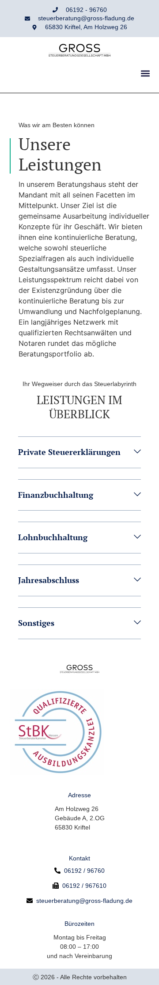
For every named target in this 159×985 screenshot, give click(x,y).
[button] (145, 73)
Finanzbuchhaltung (55, 494)
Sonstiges (36, 623)
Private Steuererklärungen (69, 452)
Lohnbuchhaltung (52, 537)
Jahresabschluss (48, 580)
